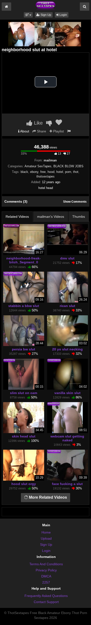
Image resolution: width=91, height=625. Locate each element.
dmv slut (67, 258)
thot (75, 172)
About (24, 131)
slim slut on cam (23, 393)
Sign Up (45, 15)
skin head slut (23, 436)
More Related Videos (47, 497)
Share (41, 131)
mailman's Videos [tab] (50, 216)
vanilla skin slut (67, 393)
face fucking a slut (67, 484)
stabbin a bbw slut (23, 306)
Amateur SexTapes (38, 166)
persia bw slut (23, 349)
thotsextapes (45, 176)
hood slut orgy (23, 484)
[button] (28, 15)
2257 (46, 582)
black (24, 172)
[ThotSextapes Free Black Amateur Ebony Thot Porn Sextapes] (45, 6)
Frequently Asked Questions (46, 596)
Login (63, 15)
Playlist (58, 131)
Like (38, 123)
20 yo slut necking (67, 349)
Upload (46, 538)
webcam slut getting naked (67, 438)
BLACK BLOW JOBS (68, 166)
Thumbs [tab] (78, 216)
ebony (34, 172)
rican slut (67, 306)
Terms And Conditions (46, 564)
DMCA (46, 576)
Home (46, 532)
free (43, 172)
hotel (59, 172)
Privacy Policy (46, 570)
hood (51, 172)
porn (68, 172)
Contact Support (46, 602)
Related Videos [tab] (17, 216)
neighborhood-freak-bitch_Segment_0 (23, 260)
